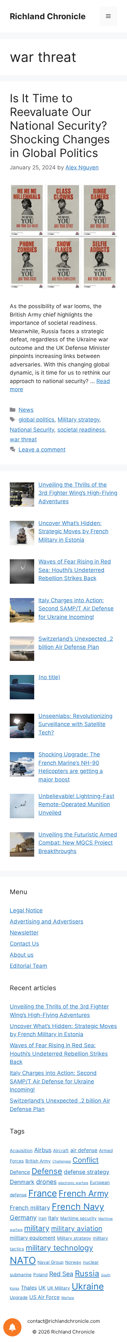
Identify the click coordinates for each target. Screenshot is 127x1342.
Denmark (22, 1181)
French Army (83, 1193)
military (36, 1228)
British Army (38, 1161)
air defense (83, 1150)
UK (42, 1288)
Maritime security (78, 1218)
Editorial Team (28, 966)
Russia (87, 1273)
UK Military (58, 1288)
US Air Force (44, 1297)
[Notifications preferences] (12, 1327)
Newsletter (24, 932)
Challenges (61, 1161)
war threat (23, 439)
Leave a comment (42, 449)
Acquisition (21, 1150)
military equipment (32, 1238)
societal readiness (81, 429)
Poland (40, 1274)
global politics (36, 419)
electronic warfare (73, 1183)
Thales (29, 1288)
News (26, 410)
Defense (47, 1171)
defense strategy (86, 1171)
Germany (23, 1217)
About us (22, 954)
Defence (20, 1172)
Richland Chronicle (48, 16)
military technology (59, 1247)
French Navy (78, 1206)
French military (30, 1207)
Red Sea (61, 1274)
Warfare (67, 1298)
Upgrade (19, 1297)
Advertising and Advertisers (46, 921)
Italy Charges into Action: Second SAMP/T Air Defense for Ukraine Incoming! (53, 1081)
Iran (42, 1218)
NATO (23, 1260)
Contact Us (24, 943)
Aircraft (61, 1150)
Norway (73, 1262)
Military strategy (78, 419)
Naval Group (50, 1262)
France (42, 1193)
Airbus (42, 1150)
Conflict (86, 1160)
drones (46, 1182)
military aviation (76, 1228)
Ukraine (88, 1286)
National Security (32, 429)
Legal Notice (26, 910)
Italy (53, 1218)
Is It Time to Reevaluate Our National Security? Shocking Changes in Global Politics (60, 125)
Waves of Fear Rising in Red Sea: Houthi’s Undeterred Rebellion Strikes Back (59, 1053)
